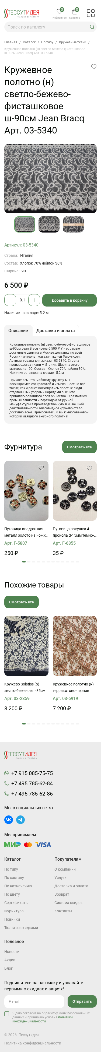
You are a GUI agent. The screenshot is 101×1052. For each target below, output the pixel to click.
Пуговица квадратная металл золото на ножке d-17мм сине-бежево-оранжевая (26, 533)
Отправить (82, 1001)
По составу (14, 877)
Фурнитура (14, 911)
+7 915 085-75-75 (32, 773)
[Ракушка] (75, 491)
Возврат (61, 894)
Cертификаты (16, 902)
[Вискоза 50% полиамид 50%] (75, 646)
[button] (92, 27)
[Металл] (26, 491)
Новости (11, 951)
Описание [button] (18, 330)
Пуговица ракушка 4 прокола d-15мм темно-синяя (73, 533)
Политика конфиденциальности (32, 1043)
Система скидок (68, 902)
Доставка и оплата (71, 886)
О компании (65, 869)
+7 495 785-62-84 (32, 783)
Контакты (63, 911)
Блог (8, 968)
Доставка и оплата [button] (55, 330)
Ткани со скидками (21, 928)
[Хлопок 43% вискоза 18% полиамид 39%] (26, 646)
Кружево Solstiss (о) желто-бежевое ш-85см (24, 687)
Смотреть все (79, 447)
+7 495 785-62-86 (32, 793)
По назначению (18, 886)
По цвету (12, 894)
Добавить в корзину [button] (70, 300)
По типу (11, 869)
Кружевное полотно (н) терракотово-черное (73, 687)
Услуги (60, 877)
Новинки (12, 919)
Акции (9, 960)
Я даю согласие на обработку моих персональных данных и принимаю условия (51, 1017)
